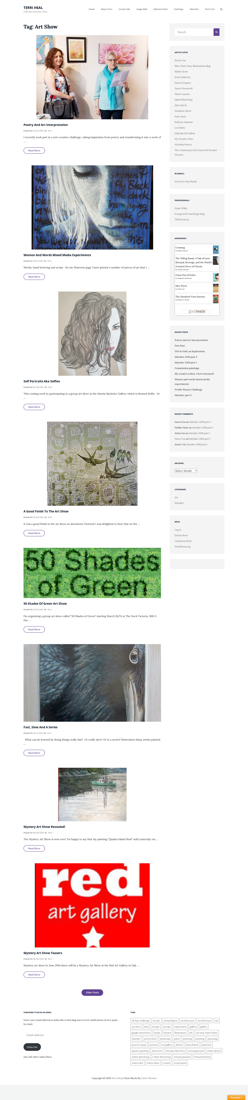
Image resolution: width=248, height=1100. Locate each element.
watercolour (153, 1062)
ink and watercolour (207, 1032)
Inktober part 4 (183, 395)
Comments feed (183, 540)
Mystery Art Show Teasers (43, 953)
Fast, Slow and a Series (40, 727)
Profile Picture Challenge (188, 389)
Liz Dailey (180, 127)
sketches (206, 1044)
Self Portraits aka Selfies (42, 381)
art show (136, 1026)
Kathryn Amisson (184, 122)
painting (187, 1038)
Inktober (179, 503)
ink (191, 1032)
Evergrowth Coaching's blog (190, 213)
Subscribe (32, 1047)
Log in (178, 529)
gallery (193, 1026)
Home (92, 9)
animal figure (171, 1020)
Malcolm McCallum (185, 133)
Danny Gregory (183, 82)
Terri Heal (33, 7)
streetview (157, 1050)
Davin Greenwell (183, 88)
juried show (150, 1038)
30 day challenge (141, 1020)
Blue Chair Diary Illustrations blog (192, 65)
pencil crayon (139, 1044)
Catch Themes (148, 1078)
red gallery (167, 1044)
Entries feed (181, 535)
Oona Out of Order (186, 275)
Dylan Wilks (181, 208)
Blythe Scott (181, 71)
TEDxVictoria (182, 219)
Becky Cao (180, 60)
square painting (140, 1050)
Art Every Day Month (186, 181)
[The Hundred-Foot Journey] (216, 298)
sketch (179, 1044)
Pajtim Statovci (183, 251)
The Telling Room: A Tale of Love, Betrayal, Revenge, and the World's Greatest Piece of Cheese (194, 262)
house (157, 1032)
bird (146, 1026)
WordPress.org (182, 546)
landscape (165, 1038)
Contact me (124, 9)
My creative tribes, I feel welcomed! (194, 373)
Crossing (180, 247)
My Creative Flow (184, 138)
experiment (180, 1026)
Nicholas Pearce (183, 144)
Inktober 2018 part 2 (186, 356)
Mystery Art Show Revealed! (44, 827)
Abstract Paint (161, 9)
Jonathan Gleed (183, 110)
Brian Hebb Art (182, 77)
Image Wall (141, 9)
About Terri (106, 9)
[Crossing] (216, 249)
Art (176, 497)
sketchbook (192, 1044)
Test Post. (180, 345)
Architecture (205, 1020)
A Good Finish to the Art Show (46, 511)
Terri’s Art (210, 9)
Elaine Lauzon (182, 94)
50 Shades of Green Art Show (45, 604)
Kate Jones (180, 116)
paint (177, 1038)
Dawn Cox (180, 438)
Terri (50, 131)
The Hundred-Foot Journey (190, 296)
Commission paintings (187, 368)
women (167, 1062)
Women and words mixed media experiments (57, 255)
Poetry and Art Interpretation (46, 125)
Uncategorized (196, 1050)
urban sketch (214, 1050)
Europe (167, 1026)
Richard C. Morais (183, 300)
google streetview (141, 1032)
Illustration (180, 1032)
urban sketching (140, 1056)
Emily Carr (181, 289)
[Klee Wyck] (216, 288)
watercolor (137, 1062)
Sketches (194, 9)
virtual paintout (182, 1056)
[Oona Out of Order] (216, 277)
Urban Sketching (161, 1056)
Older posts (92, 992)
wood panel (180, 1062)
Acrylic (156, 1020)
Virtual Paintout (202, 1056)
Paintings (178, 9)
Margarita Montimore (185, 278)
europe (156, 1026)
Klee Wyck (181, 285)
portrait (154, 1044)
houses (167, 1032)
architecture (188, 1020)
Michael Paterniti (183, 270)
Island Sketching (183, 99)
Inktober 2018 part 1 (186, 362)
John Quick (181, 105)
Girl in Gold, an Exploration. (190, 351)
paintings (213, 1038)
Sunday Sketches (175, 1050)
